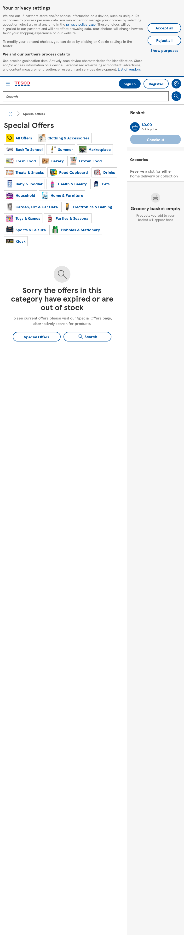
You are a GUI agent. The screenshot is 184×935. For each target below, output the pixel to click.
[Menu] (7, 83)
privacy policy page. (81, 24)
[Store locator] (176, 83)
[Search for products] (176, 96)
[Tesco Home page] (22, 84)
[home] (10, 113)
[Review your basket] (135, 127)
